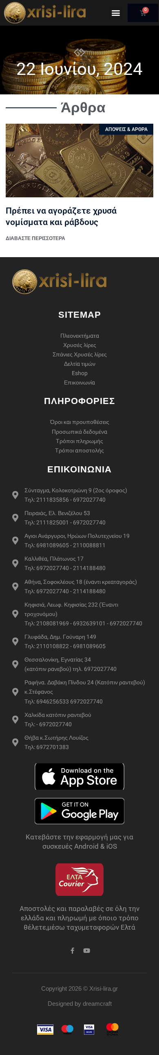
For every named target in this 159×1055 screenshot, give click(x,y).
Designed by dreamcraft (80, 1003)
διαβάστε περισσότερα (35, 238)
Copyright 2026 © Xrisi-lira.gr (79, 988)
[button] (116, 13)
